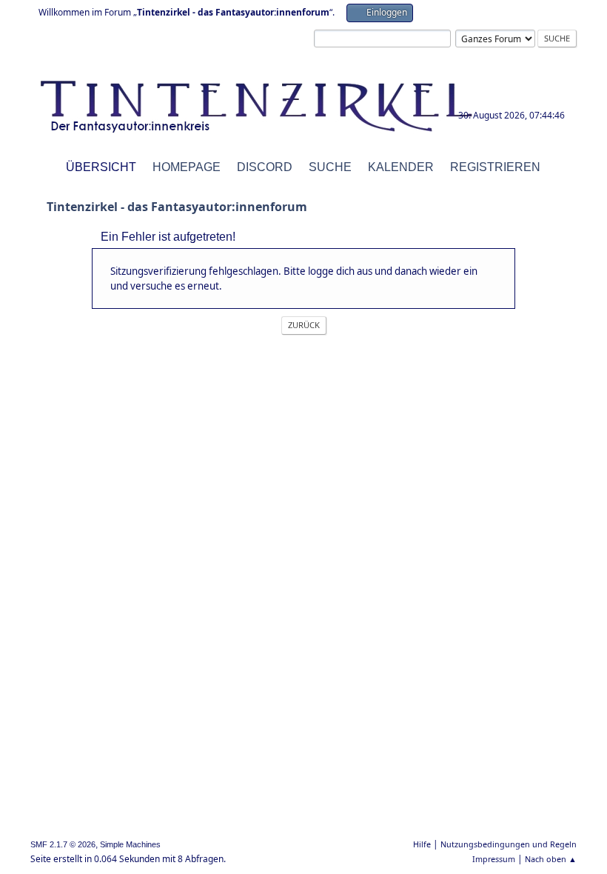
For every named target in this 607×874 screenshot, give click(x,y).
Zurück (304, 324)
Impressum (493, 858)
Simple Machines (130, 844)
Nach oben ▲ (551, 858)
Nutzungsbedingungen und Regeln (508, 844)
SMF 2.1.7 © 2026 (62, 844)
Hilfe (422, 844)
